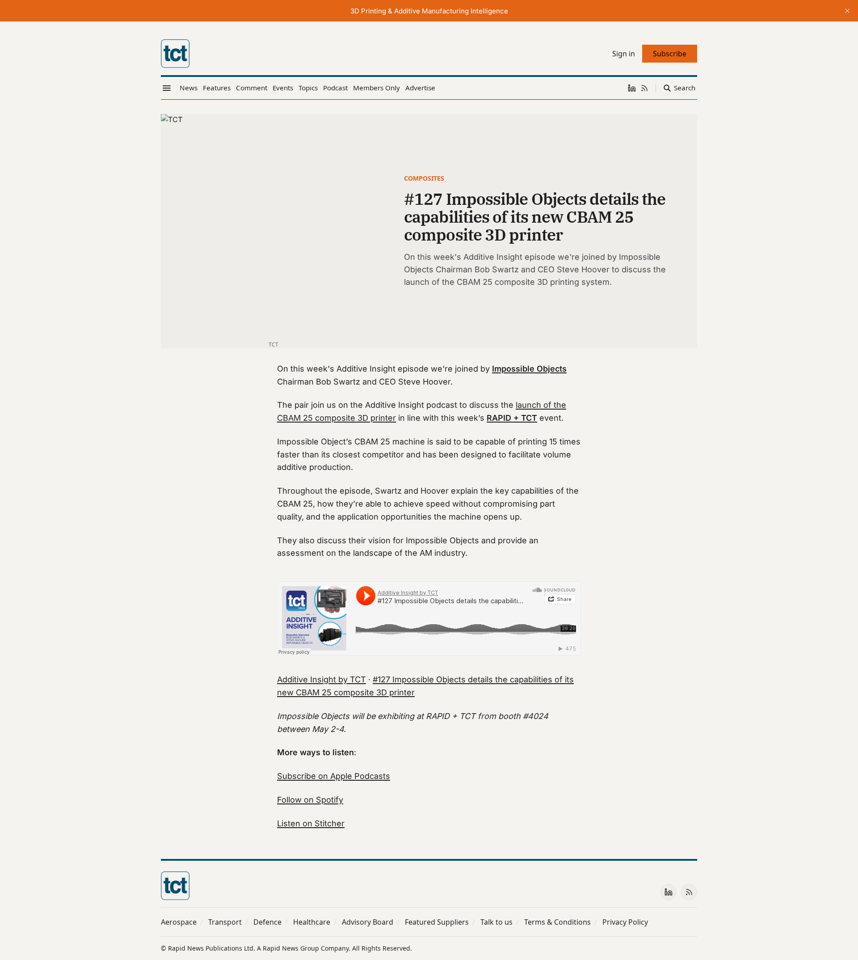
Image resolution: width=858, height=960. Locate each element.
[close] (847, 11)
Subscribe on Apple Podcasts (333, 776)
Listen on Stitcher (311, 823)
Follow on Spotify (310, 799)
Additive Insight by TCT (321, 679)
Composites (424, 178)
